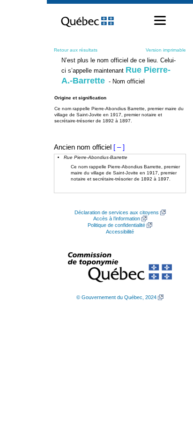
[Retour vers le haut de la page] (169, 377)
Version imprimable (166, 50)
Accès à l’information (116, 218)
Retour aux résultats (75, 50)
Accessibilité (120, 231)
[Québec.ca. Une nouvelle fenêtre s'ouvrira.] (87, 21)
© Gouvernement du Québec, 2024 (116, 297)
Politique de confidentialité (116, 225)
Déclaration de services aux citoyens (116, 212)
